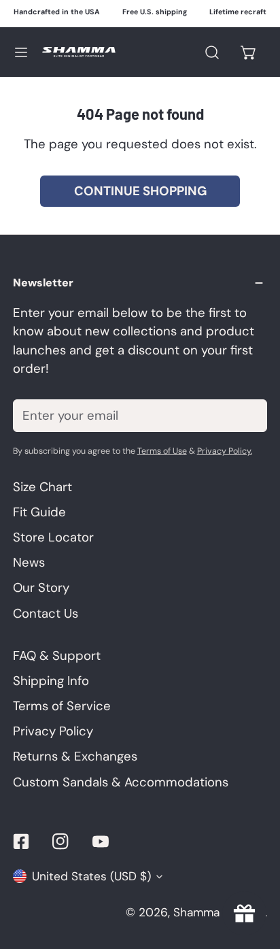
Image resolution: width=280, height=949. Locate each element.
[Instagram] (61, 841)
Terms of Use (162, 451)
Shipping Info (51, 681)
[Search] (211, 52)
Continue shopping (140, 191)
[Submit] (247, 415)
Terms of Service (62, 706)
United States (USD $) (91, 876)
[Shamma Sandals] (79, 52)
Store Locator (53, 537)
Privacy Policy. (224, 451)
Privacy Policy (53, 731)
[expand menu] (21, 52)
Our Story (41, 588)
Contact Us (45, 613)
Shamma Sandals (219, 912)
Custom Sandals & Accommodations (120, 782)
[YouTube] (101, 841)
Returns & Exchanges (75, 756)
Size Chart (42, 487)
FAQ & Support (57, 656)
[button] (249, 52)
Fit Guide (39, 512)
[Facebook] (21, 841)
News (29, 562)
